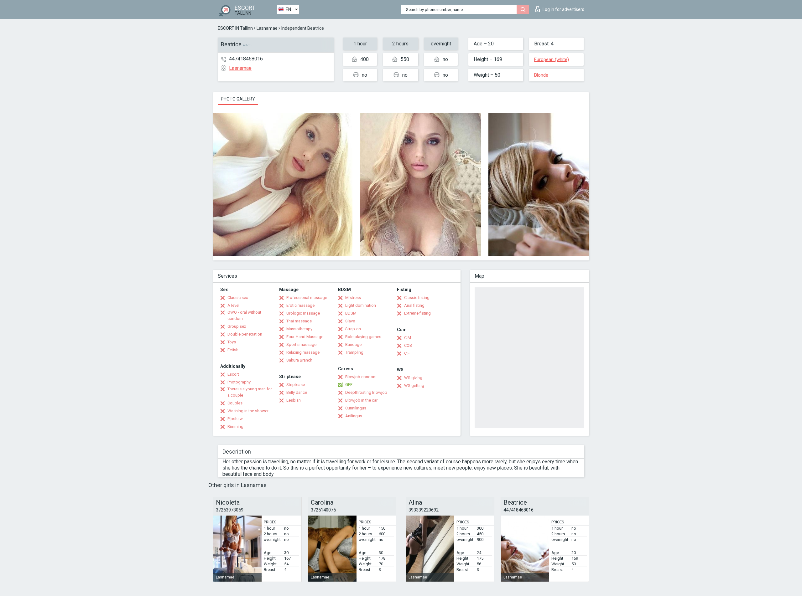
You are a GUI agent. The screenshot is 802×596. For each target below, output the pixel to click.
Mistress (353, 297)
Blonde (541, 75)
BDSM (351, 313)
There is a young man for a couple (249, 392)
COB (408, 345)
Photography (239, 382)
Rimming (235, 426)
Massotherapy (299, 328)
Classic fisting (417, 297)
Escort (233, 374)
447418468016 (246, 59)
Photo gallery (238, 98)
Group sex (236, 326)
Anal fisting (414, 305)
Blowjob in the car (361, 400)
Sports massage (301, 344)
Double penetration (244, 334)
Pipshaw (235, 418)
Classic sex (237, 297)
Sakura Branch (299, 360)
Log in (563, 9)
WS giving (413, 377)
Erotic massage (300, 305)
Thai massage (299, 321)
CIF (407, 353)
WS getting (414, 385)
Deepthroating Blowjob (366, 392)
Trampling (354, 352)
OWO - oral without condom (244, 315)
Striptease (295, 384)
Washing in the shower (247, 410)
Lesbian (293, 400)
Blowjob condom (361, 376)
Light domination (360, 305)
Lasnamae (267, 28)
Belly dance (296, 392)
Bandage (353, 344)
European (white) (551, 59)
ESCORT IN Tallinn (235, 28)
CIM (407, 337)
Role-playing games (363, 336)
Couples (234, 403)
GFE (348, 384)
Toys (231, 342)
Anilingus (353, 416)
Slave (350, 321)
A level (233, 305)
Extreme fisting (417, 313)
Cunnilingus (355, 408)
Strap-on (353, 328)
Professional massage (306, 297)
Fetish (232, 349)
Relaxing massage (303, 352)
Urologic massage (303, 313)
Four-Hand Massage (304, 336)
